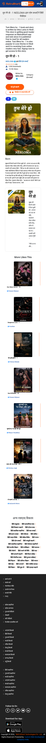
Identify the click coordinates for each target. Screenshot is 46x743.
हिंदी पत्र (34, 551)
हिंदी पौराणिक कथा (16, 557)
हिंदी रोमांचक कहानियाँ (31, 544)
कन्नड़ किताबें (9, 658)
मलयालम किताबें (9, 655)
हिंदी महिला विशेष (25, 537)
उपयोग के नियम (9, 589)
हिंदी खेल (11, 564)
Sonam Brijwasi (14, 291)
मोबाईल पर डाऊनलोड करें (22, 92)
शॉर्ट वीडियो (8, 618)
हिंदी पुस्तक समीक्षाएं (30, 557)
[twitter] (18, 710)
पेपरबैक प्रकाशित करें (11, 622)
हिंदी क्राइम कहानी (32, 567)
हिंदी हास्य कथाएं (13, 534)
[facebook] (8, 710)
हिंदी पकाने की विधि (23, 551)
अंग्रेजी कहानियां (10, 680)
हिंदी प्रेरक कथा (30, 527)
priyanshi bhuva (15, 503)
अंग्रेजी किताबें (9, 630)
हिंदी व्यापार (34, 561)
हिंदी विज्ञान (11, 567)
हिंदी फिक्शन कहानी (17, 527)
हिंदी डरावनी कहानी (16, 554)
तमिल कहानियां (9, 691)
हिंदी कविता (34, 534)
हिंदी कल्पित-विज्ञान (23, 561)
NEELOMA (10, 61)
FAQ (6, 596)
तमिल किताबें (9, 644)
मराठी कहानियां (9, 677)
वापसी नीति (8, 593)
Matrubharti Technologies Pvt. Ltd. (29, 734)
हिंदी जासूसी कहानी (28, 541)
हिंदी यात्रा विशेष (12, 537)
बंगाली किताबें (9, 651)
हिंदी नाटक (35, 537)
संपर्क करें (8, 582)
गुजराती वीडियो (9, 612)
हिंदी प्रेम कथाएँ (23, 61)
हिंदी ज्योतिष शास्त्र (32, 564)
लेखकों (7, 615)
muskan (12, 326)
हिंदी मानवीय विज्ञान (12, 547)
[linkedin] (28, 710)
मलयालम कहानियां (10, 687)
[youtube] (23, 710)
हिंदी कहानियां (9, 670)
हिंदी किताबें (8, 634)
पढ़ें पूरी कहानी (15, 87)
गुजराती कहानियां (10, 673)
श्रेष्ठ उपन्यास (9, 608)
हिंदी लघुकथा (15, 524)
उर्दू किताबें (8, 661)
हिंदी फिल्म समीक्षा (30, 554)
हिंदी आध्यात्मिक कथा (28, 524)
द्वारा (8, 291)
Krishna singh (13, 468)
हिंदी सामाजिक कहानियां (15, 544)
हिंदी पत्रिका (24, 534)
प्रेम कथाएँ (29, 77)
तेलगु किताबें (8, 648)
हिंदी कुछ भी (20, 567)
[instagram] (13, 710)
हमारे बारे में (8, 579)
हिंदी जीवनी (12, 551)
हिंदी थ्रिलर (11, 561)
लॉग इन (39, 3)
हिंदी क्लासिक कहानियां (17, 531)
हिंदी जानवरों (20, 564)
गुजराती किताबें (9, 637)
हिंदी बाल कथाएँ (30, 531)
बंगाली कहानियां (9, 684)
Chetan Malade (14, 362)
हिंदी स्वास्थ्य (35, 547)
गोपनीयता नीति (9, 586)
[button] (26, 4)
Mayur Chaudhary (14, 433)
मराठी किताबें (8, 641)
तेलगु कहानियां (9, 694)
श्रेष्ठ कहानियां (9, 605)
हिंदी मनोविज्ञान (25, 547)
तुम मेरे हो (32, 194)
